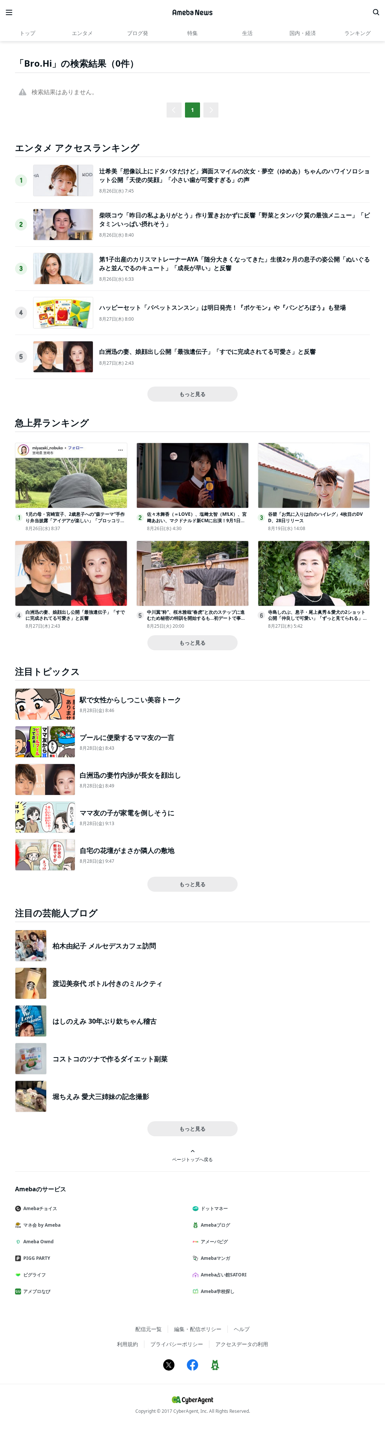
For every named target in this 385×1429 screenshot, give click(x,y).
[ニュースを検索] (375, 12)
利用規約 (127, 1344)
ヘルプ (242, 1329)
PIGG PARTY (36, 1258)
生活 (247, 33)
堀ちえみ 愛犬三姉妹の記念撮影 (101, 1096)
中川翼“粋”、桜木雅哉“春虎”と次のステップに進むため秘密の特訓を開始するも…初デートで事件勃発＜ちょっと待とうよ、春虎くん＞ (196, 618)
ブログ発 (137, 33)
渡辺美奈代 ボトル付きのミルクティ (108, 983)
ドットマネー (214, 1208)
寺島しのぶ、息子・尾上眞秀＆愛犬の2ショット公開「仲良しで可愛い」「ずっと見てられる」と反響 (317, 618)
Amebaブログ (215, 1225)
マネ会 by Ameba (42, 1225)
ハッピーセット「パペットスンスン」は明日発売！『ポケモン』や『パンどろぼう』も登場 (222, 307)
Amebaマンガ (215, 1258)
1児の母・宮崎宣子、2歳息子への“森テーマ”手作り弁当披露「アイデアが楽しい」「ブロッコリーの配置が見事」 (75, 520)
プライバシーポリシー (176, 1344)
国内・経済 (303, 33)
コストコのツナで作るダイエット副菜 (110, 1058)
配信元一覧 (148, 1329)
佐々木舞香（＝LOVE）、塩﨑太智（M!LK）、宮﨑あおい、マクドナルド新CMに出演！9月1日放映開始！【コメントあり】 (197, 520)
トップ (27, 33)
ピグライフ (34, 1275)
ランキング (357, 33)
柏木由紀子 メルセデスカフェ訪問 (104, 945)
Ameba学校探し (218, 1291)
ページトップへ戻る (192, 1159)
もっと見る (192, 393)
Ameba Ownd (38, 1241)
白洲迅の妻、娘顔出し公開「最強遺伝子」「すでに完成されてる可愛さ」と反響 (207, 351)
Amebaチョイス (40, 1208)
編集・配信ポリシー (197, 1329)
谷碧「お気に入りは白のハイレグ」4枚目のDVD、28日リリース (315, 517)
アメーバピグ (214, 1241)
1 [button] (192, 109)
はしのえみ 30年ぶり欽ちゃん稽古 (105, 1021)
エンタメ (82, 33)
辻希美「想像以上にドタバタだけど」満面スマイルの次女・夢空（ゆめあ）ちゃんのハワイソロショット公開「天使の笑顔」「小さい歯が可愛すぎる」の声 (234, 175)
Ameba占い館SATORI (224, 1275)
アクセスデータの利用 (241, 1344)
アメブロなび (36, 1291)
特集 (192, 33)
